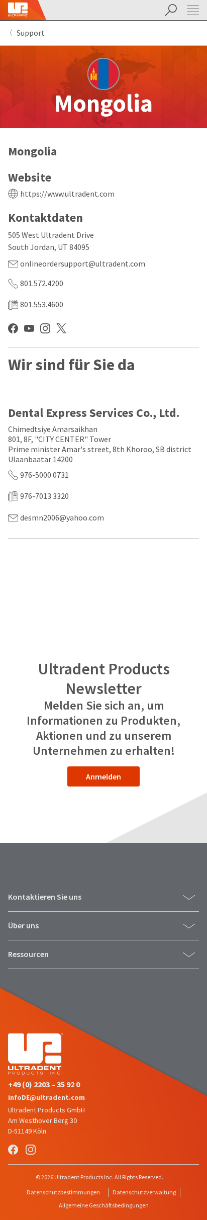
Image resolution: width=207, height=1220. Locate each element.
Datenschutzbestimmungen (63, 1192)
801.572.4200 (41, 283)
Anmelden (103, 776)
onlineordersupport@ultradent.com (82, 263)
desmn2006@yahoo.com (62, 517)
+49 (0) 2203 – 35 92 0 (44, 1084)
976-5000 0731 (44, 474)
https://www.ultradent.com (67, 194)
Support (31, 32)
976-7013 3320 (44, 495)
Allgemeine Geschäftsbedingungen (104, 1205)
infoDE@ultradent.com (46, 1097)
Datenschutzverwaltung (144, 1192)
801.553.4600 (41, 304)
